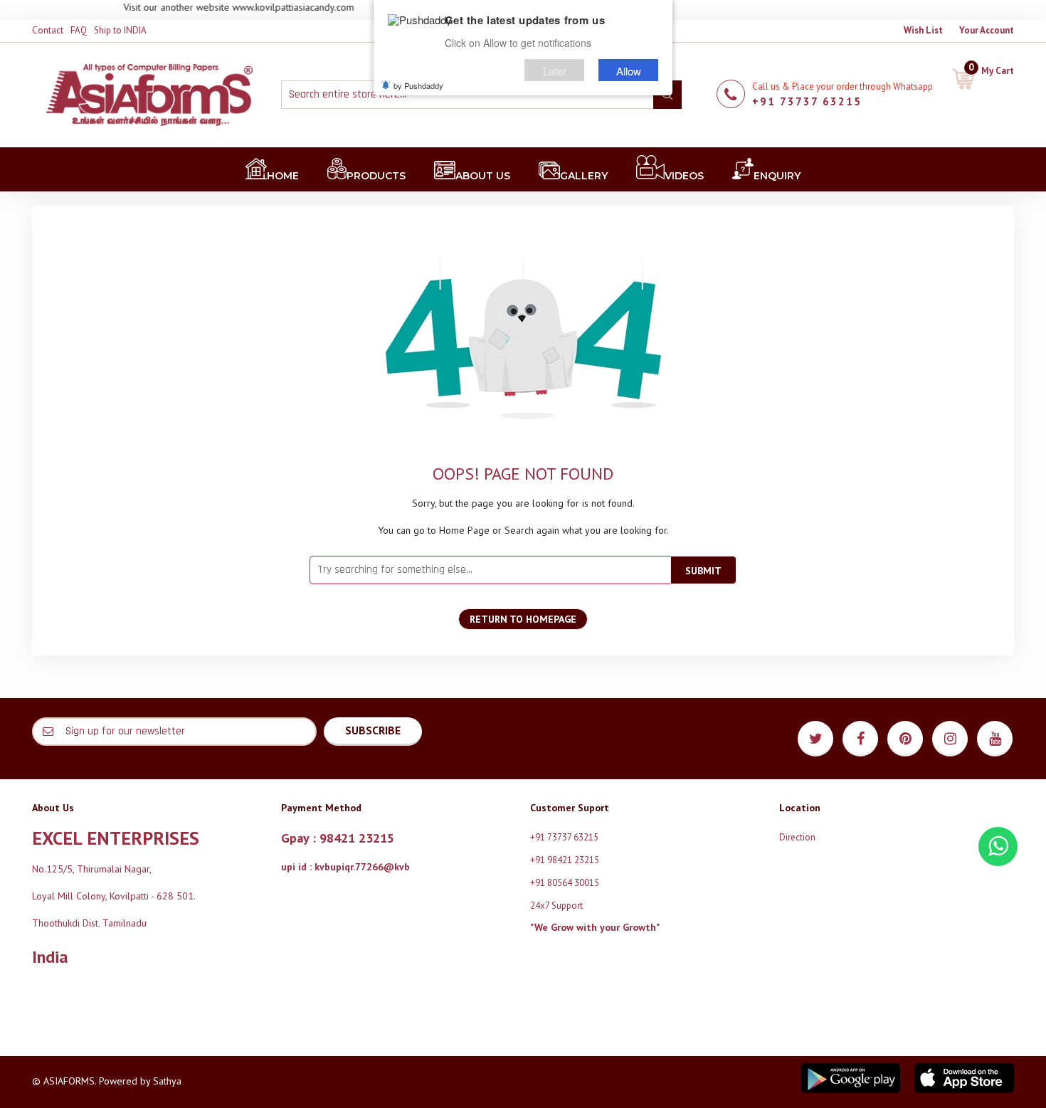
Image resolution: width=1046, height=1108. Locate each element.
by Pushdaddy (418, 85)
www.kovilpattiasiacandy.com (277, 7)
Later (554, 70)
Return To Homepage (523, 619)
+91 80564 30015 (564, 883)
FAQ (78, 30)
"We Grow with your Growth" (595, 927)
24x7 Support (556, 905)
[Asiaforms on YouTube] (995, 738)
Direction (797, 837)
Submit (703, 570)
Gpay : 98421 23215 (337, 838)
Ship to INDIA (120, 30)
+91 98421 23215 (564, 860)
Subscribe (373, 730)
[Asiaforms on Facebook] (860, 738)
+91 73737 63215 (807, 101)
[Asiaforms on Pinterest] (905, 738)
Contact (47, 30)
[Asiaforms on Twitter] (815, 738)
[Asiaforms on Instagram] (950, 738)
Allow (628, 70)
